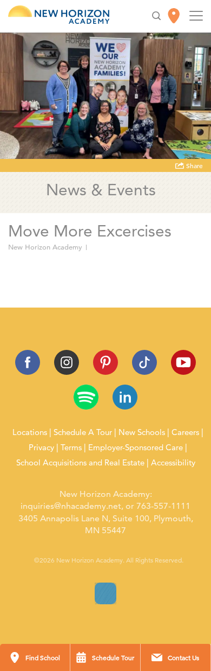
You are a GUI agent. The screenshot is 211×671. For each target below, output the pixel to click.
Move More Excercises (52, 270)
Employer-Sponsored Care (135, 447)
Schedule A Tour (83, 432)
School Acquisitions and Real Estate (80, 463)
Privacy (41, 447)
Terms (71, 447)
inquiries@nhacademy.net (71, 506)
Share (193, 166)
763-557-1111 (163, 506)
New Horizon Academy (45, 247)
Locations (29, 432)
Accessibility (173, 463)
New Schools (141, 432)
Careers (185, 432)
